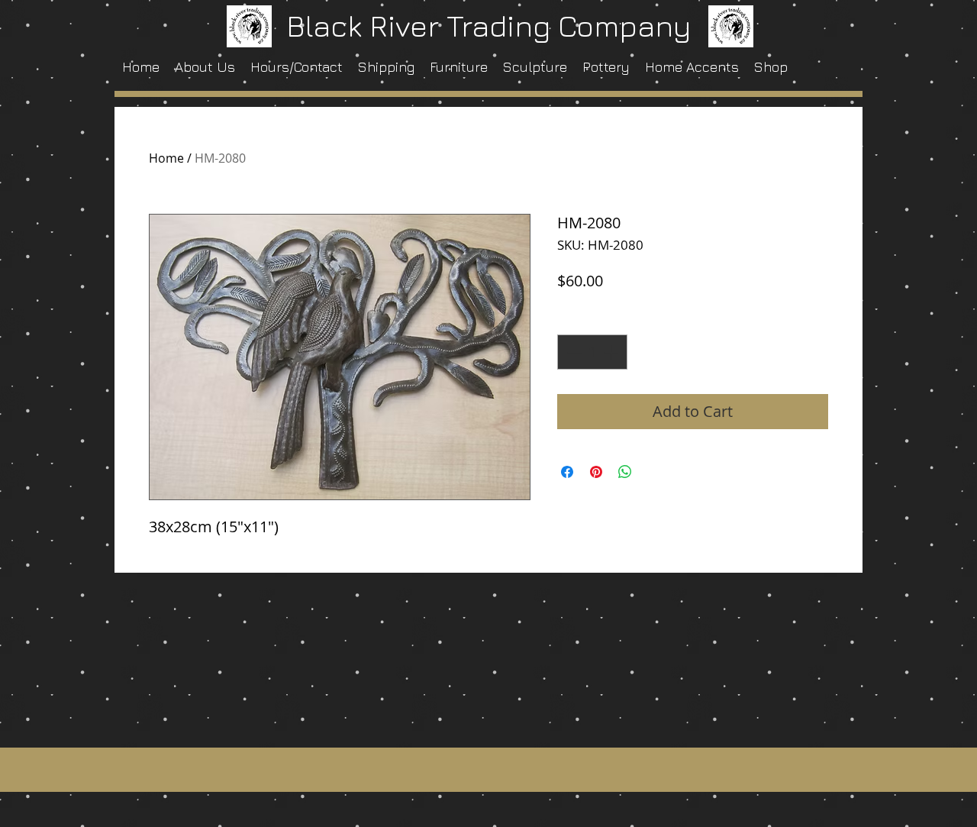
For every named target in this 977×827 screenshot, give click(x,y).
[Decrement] (572, 352)
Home (166, 158)
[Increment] (612, 352)
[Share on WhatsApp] (625, 472)
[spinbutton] (592, 352)
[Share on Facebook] (567, 472)
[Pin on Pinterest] (596, 472)
